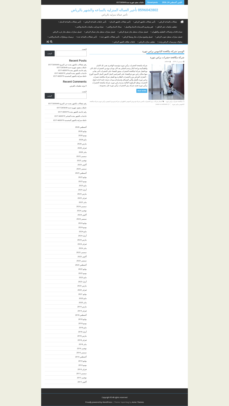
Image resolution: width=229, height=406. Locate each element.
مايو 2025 (83, 185)
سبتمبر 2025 (81, 169)
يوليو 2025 (82, 177)
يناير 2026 (83, 152)
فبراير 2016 (82, 369)
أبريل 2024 (82, 235)
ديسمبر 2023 (81, 252)
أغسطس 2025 (81, 173)
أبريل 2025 (82, 189)
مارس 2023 (82, 286)
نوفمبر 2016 (82, 348)
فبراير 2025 (82, 198)
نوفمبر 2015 (82, 377)
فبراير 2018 (82, 340)
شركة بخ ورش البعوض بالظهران (130, 101)
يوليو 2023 (82, 269)
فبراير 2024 (82, 244)
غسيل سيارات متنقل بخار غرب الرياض (67, 32)
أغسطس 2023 (81, 265)
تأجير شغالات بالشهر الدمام (120, 22)
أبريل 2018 (82, 331)
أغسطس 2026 (81, 127)
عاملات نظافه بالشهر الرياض (124, 42)
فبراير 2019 (82, 311)
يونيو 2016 (82, 365)
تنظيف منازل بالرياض (147, 42)
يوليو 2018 (82, 319)
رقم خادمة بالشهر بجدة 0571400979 (131, 2)
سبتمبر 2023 (81, 260)
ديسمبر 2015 (81, 373)
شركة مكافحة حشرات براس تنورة (167, 57)
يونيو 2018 (82, 323)
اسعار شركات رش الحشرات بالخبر (151, 101)
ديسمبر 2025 (81, 156)
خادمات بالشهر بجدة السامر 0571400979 (71, 73)
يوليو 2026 (82, 131)
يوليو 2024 (82, 223)
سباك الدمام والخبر (114, 27)
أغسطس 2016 (81, 357)
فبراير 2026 (82, 148)
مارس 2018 (82, 336)
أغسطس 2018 (81, 315)
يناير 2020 (83, 302)
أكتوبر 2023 (82, 256)
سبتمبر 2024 (81, 219)
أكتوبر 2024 (82, 215)
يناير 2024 (83, 248)
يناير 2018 (83, 344)
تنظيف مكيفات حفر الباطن (167, 27)
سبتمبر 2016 (81, 352)
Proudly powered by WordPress (98, 402)
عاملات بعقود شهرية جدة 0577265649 (72, 67)
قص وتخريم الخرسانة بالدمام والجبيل (139, 27)
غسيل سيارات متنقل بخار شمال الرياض (100, 32)
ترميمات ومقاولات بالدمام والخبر (61, 37)
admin (167, 62)
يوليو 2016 (82, 361)
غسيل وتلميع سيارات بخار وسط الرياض (138, 37)
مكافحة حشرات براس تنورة (174, 101)
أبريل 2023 (82, 281)
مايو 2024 (83, 231)
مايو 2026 (83, 139)
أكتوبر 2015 (82, 382)
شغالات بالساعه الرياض (168, 22)
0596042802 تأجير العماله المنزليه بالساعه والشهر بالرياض (114, 10)
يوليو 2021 (82, 294)
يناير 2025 (83, 202)
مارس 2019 (82, 306)
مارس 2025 (82, 194)
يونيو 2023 (82, 273)
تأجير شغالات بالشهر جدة (110, 37)
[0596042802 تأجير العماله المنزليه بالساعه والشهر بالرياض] (182, 21)
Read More (142, 91)
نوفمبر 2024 (82, 210)
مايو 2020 (83, 298)
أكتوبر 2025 (82, 164)
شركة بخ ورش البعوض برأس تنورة (109, 101)
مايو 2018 (83, 327)
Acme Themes (138, 402)
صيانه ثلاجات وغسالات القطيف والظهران (167, 32)
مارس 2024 (82, 240)
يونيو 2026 (82, 135)
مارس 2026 (82, 143)
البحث (84, 49)
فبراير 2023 (82, 290)
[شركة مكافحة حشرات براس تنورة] (166, 65)
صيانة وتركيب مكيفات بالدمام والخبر (90, 27)
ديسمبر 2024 (81, 206)
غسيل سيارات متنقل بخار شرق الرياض (133, 32)
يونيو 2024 (82, 227)
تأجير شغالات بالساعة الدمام (70, 22)
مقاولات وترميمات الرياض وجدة (170, 42)
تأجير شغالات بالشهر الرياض (144, 22)
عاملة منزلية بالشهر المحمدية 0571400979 (70, 76)
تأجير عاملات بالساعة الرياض (95, 22)
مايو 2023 (83, 277)
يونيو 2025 (82, 181)
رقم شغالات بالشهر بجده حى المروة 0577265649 (67, 64)
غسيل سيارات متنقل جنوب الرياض (169, 37)
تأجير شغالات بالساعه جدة (87, 37)
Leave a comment (161, 104)
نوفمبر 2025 (82, 160)
